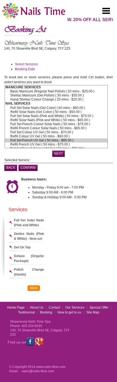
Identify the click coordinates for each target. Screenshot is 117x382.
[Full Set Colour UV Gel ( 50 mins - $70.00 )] (56, 132)
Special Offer (99, 307)
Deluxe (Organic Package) (29, 258)
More (34, 288)
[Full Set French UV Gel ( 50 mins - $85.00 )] (56, 140)
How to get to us (69, 312)
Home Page (16, 307)
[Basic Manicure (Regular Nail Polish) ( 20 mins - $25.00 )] (56, 91)
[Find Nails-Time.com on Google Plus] (39, 342)
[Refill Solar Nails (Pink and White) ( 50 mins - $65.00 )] (56, 120)
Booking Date (25, 69)
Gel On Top (22, 247)
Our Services (74, 307)
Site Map (92, 312)
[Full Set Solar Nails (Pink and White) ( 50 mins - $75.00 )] (56, 116)
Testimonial (26, 312)
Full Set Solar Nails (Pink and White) (29, 222)
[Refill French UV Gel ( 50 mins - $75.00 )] (56, 145)
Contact (54, 307)
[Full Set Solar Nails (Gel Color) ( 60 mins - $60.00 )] (56, 108)
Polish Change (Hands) (29, 272)
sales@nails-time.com (37, 371)
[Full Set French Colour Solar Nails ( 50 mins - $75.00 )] (56, 124)
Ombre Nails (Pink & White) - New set (29, 236)
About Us (37, 307)
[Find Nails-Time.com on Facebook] (30, 342)
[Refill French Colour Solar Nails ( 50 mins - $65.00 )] (56, 128)
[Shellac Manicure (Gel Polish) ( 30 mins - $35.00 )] (56, 95)
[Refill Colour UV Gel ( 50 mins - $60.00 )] (56, 136)
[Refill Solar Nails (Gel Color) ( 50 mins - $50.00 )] (56, 112)
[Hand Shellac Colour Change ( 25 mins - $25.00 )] (56, 100)
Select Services (26, 64)
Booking (46, 312)
